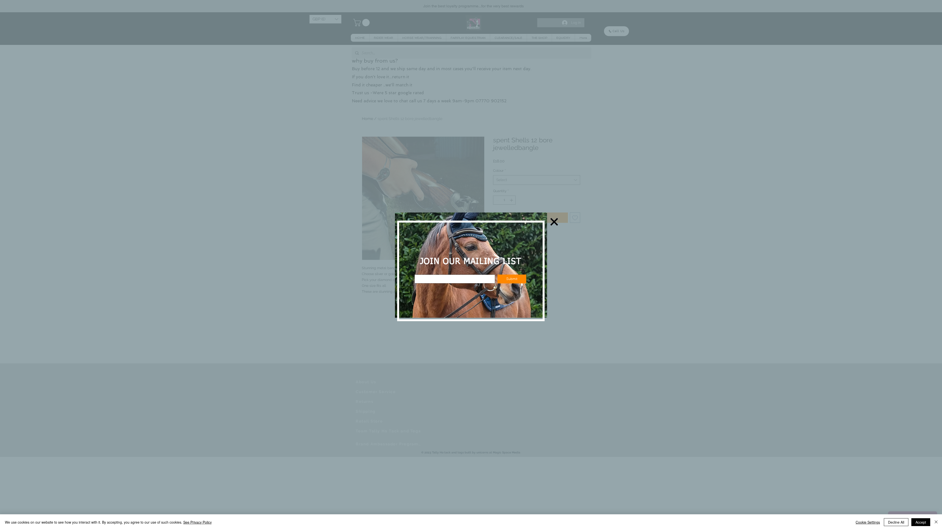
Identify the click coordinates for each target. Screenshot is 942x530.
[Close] (936, 522)
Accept (921, 522)
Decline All (896, 522)
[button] (554, 222)
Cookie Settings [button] (868, 522)
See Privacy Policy (197, 522)
